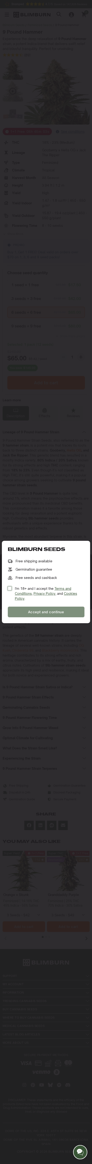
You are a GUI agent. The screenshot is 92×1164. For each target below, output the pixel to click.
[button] (80, 1152)
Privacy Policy (44, 593)
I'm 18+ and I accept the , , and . (46, 593)
